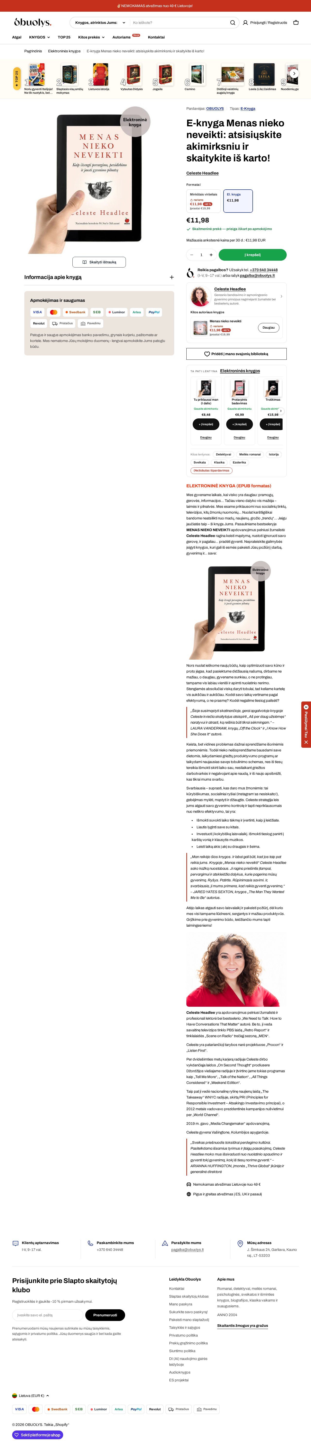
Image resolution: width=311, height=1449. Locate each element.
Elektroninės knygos (64, 51)
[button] (306, 724)
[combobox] (154, 22)
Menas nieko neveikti (225, 321)
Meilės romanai (250, 454)
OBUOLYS (215, 109)
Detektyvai (223, 454)
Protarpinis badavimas (239, 401)
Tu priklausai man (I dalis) (206, 401)
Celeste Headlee (202, 173)
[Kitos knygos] (294, 73)
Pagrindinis (33, 51)
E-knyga (248, 109)
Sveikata (200, 462)
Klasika (219, 462)
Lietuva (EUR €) (31, 1396)
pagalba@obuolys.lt (257, 275)
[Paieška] (233, 23)
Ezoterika (239, 462)
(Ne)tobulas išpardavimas (211, 470)
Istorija (274, 454)
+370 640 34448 (264, 270)
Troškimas (273, 399)
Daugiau (269, 327)
